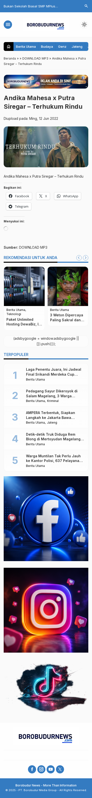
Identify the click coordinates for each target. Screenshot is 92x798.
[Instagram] (41, 769)
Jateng (77, 46)
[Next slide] (85, 258)
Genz (62, 46)
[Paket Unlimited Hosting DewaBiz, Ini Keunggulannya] (24, 286)
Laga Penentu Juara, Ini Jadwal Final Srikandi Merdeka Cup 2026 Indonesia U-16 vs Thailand (55, 374)
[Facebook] (32, 769)
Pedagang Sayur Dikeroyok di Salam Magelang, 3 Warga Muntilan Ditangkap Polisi (52, 396)
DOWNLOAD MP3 (33, 247)
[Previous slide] (79, 258)
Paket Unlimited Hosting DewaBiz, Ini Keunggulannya (24, 324)
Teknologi (13, 314)
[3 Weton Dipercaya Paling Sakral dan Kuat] (68, 286)
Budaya (47, 46)
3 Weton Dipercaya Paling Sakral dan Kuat (66, 320)
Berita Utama (26, 46)
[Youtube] (51, 769)
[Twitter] (60, 769)
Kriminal (53, 401)
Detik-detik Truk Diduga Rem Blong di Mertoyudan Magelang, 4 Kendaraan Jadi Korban (53, 439)
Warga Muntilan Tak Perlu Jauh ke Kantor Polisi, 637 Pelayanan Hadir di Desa (53, 461)
